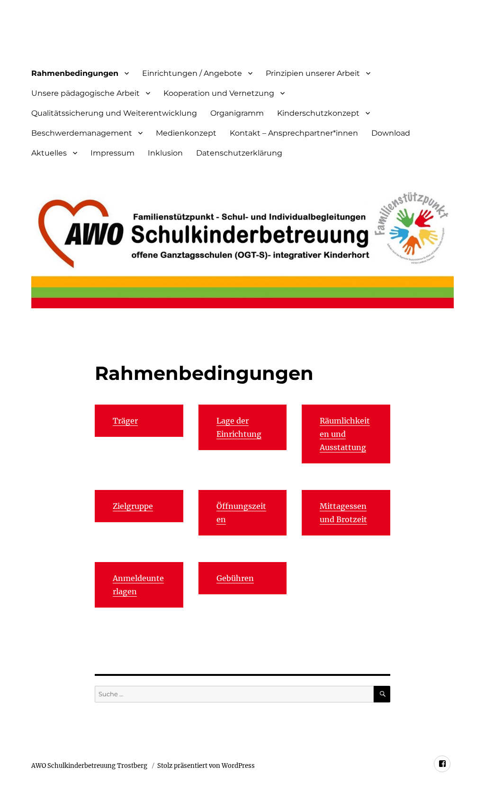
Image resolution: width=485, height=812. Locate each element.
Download (390, 133)
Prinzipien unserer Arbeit (313, 73)
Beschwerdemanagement (81, 133)
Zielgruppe (133, 506)
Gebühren (235, 578)
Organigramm (237, 113)
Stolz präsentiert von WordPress (206, 766)
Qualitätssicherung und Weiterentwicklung (114, 113)
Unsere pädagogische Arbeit (85, 93)
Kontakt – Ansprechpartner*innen (294, 133)
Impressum (112, 152)
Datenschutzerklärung (239, 152)
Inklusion (165, 152)
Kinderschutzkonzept (318, 113)
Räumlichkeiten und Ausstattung (345, 434)
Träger (125, 420)
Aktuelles (49, 152)
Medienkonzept (186, 133)
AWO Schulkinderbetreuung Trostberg (90, 766)
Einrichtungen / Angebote (192, 73)
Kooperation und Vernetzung (218, 93)
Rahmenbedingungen (74, 73)
